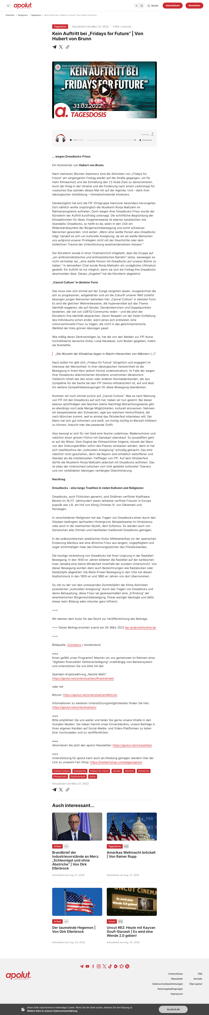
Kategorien (23, 15)
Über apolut (195, 983)
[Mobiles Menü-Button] (8, 6)
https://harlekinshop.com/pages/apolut (116, 762)
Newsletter (194, 5)
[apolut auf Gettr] (93, 966)
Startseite (10, 15)
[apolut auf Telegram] (82, 966)
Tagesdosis (36, 15)
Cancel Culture (62, 770)
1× (135, 140)
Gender (117, 770)
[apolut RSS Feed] (127, 966)
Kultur (93, 776)
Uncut (111, 921)
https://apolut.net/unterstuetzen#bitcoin (90, 695)
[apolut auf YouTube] (87, 966)
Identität (129, 770)
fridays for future (99, 770)
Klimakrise (143, 770)
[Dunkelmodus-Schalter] (139, 5)
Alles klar (173, 1009)
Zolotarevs (74, 645)
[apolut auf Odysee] (121, 966)
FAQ (200, 973)
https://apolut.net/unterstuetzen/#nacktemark (83, 678)
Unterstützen (173, 5)
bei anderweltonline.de (140, 627)
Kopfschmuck (78, 776)
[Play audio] (71, 140)
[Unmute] (140, 140)
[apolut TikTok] (110, 966)
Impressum (177, 993)
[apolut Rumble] (116, 966)
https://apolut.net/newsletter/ (132, 745)
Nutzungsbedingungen (170, 988)
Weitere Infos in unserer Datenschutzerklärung (52, 1011)
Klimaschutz (60, 776)
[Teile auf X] (61, 47)
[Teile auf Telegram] (55, 47)
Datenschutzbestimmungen (167, 983)
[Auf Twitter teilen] (61, 789)
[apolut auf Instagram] (99, 966)
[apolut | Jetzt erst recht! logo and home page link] (23, 5)
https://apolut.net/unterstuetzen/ (74, 707)
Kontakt (198, 978)
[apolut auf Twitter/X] (104, 966)
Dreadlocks (80, 770)
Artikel (57, 846)
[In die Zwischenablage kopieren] (67, 47)
